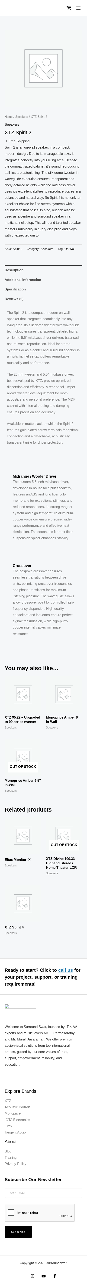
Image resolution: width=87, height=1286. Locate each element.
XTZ (8, 1101)
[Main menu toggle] (78, 8)
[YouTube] (44, 1276)
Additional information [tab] (23, 280)
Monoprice (13, 1113)
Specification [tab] (15, 289)
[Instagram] (32, 1276)
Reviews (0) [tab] (14, 299)
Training (10, 1157)
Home (9, 116)
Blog (8, 1151)
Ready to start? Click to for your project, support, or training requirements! (43, 977)
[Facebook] (55, 1276)
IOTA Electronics (17, 1120)
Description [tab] (14, 270)
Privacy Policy (15, 1164)
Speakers (21, 116)
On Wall (69, 249)
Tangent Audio (15, 1132)
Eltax (8, 1126)
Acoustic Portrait (17, 1107)
